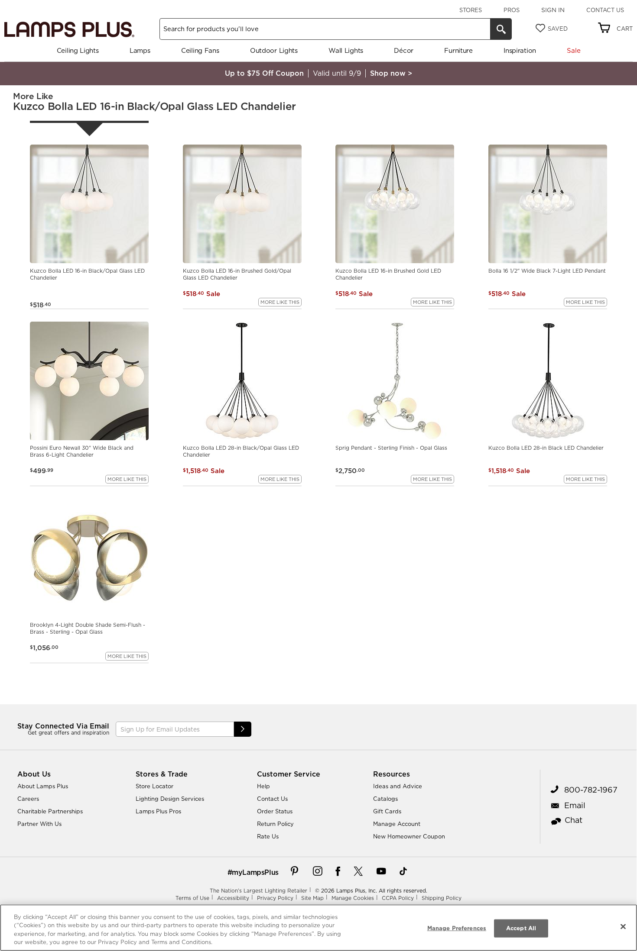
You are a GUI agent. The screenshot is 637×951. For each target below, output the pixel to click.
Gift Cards (387, 811)
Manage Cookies (353, 898)
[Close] (623, 926)
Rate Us (268, 836)
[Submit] (242, 729)
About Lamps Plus (42, 786)
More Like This (279, 302)
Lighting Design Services (170, 799)
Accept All (521, 928)
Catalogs (385, 799)
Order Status (274, 811)
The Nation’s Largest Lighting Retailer (258, 890)
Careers (28, 799)
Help (263, 786)
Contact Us (605, 10)
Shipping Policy (442, 898)
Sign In (553, 10)
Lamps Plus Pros (158, 811)
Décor (403, 50)
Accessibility (233, 898)
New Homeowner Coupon (409, 836)
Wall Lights (345, 50)
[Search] (501, 29)
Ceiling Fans (200, 50)
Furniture (458, 50)
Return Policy (275, 824)
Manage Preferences (456, 928)
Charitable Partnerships (50, 811)
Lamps (140, 50)
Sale (573, 50)
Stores (470, 10)
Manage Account (396, 824)
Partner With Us (39, 824)
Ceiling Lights (78, 50)
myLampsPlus (255, 872)
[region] (318, 927)
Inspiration (520, 50)
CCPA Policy (398, 898)
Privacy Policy (275, 898)
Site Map (312, 898)
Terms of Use (192, 898)
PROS (512, 10)
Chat (573, 820)
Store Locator (154, 786)
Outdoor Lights (274, 50)
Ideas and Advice (397, 786)
